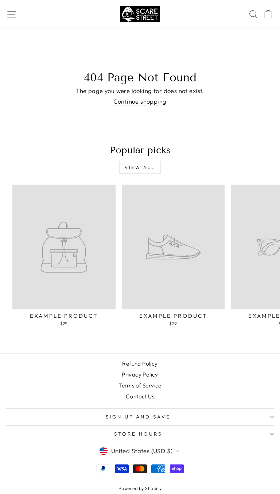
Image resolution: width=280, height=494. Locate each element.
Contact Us (140, 396)
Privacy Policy (140, 374)
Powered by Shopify (140, 488)
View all (140, 167)
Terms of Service (140, 385)
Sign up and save (138, 417)
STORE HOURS (138, 434)
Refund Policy (140, 363)
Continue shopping (139, 101)
